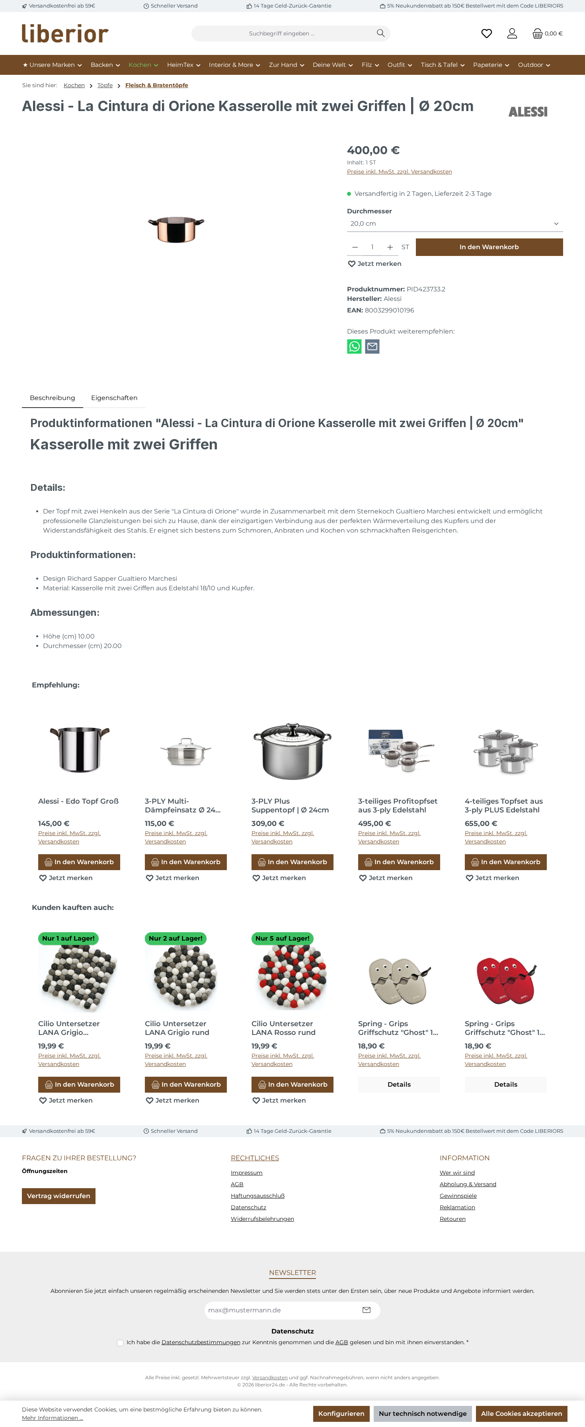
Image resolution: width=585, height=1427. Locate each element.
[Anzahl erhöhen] (390, 247)
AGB (237, 1184)
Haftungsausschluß (258, 1195)
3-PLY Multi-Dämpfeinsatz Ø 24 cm (180, 805)
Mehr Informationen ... (52, 1417)
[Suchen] (381, 33)
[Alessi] (528, 112)
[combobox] (281, 33)
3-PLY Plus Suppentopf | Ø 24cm (290, 805)
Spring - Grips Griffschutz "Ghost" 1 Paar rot (502, 1028)
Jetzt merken (379, 263)
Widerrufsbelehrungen (262, 1218)
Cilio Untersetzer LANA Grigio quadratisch (69, 1028)
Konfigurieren (341, 1413)
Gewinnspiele (458, 1195)
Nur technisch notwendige (423, 1413)
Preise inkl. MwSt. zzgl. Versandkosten (399, 171)
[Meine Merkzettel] (486, 33)
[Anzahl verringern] (355, 247)
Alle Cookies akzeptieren (521, 1413)
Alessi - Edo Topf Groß (78, 801)
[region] (176, 227)
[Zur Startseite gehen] (65, 33)
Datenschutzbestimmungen (201, 1342)
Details (399, 1084)
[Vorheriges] (28, 786)
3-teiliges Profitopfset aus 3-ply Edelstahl (398, 805)
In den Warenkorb (489, 247)
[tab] (52, 398)
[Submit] (366, 1311)
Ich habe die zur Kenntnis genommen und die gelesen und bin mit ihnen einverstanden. (297, 1342)
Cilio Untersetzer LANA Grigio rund (177, 1028)
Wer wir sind (457, 1172)
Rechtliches (255, 1158)
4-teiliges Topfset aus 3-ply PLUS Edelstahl (504, 805)
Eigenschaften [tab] (114, 398)
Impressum (247, 1172)
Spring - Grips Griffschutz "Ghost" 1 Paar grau (395, 1028)
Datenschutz (248, 1207)
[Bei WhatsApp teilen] (354, 346)
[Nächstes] (557, 786)
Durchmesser (369, 211)
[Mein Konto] (512, 33)
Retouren (453, 1218)
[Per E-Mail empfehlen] (372, 346)
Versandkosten (270, 1377)
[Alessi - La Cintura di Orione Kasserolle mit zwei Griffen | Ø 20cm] (176, 228)
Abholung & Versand (468, 1184)
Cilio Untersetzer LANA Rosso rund (284, 1028)
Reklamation (457, 1207)
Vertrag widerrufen (58, 1196)
